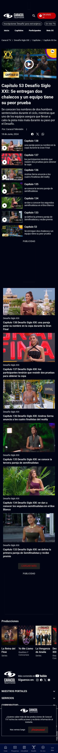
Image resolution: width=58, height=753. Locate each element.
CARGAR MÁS (29, 565)
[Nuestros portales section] (54, 691)
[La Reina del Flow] (9, 635)
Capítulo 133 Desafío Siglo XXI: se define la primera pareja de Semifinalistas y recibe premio (27, 553)
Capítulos (19, 30)
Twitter (37, 134)
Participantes (35, 30)
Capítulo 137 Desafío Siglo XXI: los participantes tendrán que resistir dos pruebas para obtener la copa (28, 373)
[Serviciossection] (54, 698)
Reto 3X (50, 30)
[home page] (13, 15)
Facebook (32, 134)
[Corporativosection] (54, 705)
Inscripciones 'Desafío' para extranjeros (22, 24)
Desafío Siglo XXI (21, 40)
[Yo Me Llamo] (26, 635)
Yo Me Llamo (26, 648)
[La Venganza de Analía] (43, 635)
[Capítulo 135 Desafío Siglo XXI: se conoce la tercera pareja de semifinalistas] (29, 437)
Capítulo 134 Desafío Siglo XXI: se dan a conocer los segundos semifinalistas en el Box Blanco (28, 506)
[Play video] (29, 64)
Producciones (10, 621)
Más (52, 750)
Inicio (6, 30)
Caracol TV (6, 40)
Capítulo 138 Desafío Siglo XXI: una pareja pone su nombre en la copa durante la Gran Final (27, 326)
